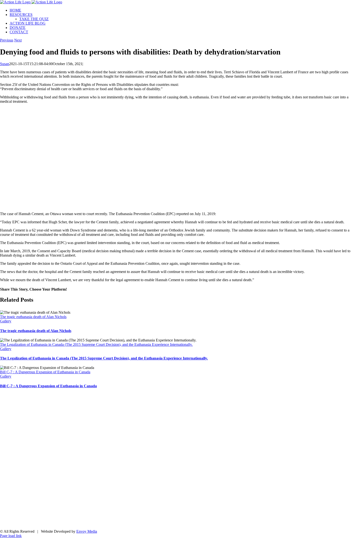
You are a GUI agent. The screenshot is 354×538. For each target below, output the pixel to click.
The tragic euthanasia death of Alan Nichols (33, 317)
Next (18, 40)
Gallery (5, 321)
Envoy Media (86, 531)
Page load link (11, 536)
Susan (4, 64)
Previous (6, 40)
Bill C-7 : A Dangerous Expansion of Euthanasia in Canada (45, 372)
